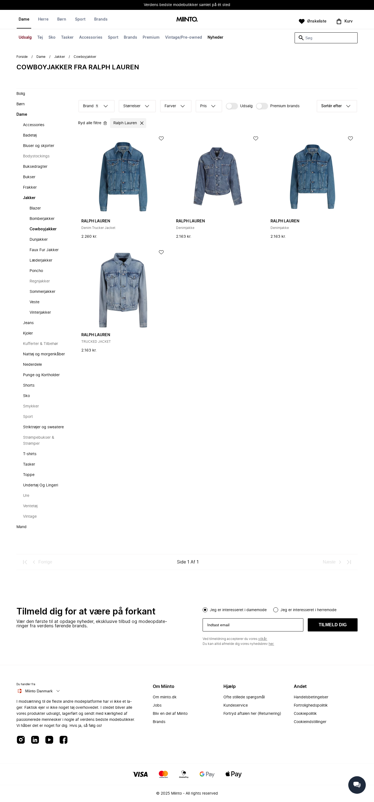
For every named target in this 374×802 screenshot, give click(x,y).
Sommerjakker (42, 292)
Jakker (59, 56)
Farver (170, 106)
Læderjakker (41, 260)
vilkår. (262, 639)
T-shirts (29, 454)
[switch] (239, 106)
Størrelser (131, 106)
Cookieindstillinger (310, 722)
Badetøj (30, 135)
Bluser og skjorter (38, 146)
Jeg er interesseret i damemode (238, 610)
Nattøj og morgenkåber (44, 354)
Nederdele (32, 365)
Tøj (40, 37)
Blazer (35, 208)
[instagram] (20, 740)
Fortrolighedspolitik (311, 705)
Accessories (90, 37)
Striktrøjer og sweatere (43, 427)
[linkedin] (35, 740)
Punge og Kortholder (41, 375)
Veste (34, 302)
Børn (61, 19)
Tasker (67, 37)
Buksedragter (35, 167)
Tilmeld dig (333, 624)
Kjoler (28, 333)
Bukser (29, 177)
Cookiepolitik (305, 714)
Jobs (157, 705)
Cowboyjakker (43, 229)
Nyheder (215, 37)
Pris (203, 106)
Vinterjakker (40, 312)
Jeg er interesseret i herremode (308, 610)
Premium (151, 37)
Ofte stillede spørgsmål (244, 697)
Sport (113, 37)
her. (271, 643)
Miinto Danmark (39, 691)
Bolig (20, 94)
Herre (43, 19)
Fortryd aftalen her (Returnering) (252, 714)
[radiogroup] (280, 609)
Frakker (30, 187)
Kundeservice (235, 705)
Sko (52, 37)
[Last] (349, 562)
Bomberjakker (42, 219)
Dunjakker (39, 240)
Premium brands (285, 106)
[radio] (205, 609)
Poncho (36, 271)
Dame (24, 19)
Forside (22, 56)
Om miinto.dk (165, 697)
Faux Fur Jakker (44, 250)
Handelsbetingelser (311, 697)
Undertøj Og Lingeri (40, 485)
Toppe (28, 475)
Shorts (28, 385)
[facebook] (63, 740)
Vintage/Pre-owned (183, 37)
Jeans (28, 323)
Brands (130, 37)
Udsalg (25, 37)
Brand (90, 106)
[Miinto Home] (187, 19)
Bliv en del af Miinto (170, 714)
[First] (25, 562)
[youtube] (49, 740)
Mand (21, 527)
